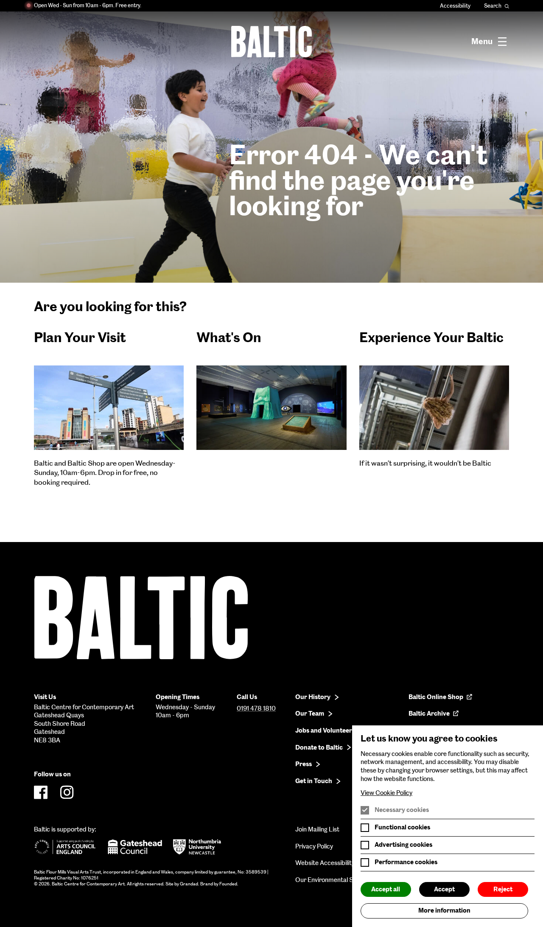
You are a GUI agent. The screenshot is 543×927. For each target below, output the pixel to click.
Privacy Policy (314, 846)
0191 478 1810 (256, 708)
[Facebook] (41, 792)
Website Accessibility (325, 863)
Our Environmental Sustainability (341, 880)
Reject (502, 889)
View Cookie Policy (386, 793)
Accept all (385, 889)
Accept (444, 889)
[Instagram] (67, 792)
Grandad (189, 884)
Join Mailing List (317, 829)
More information (444, 910)
